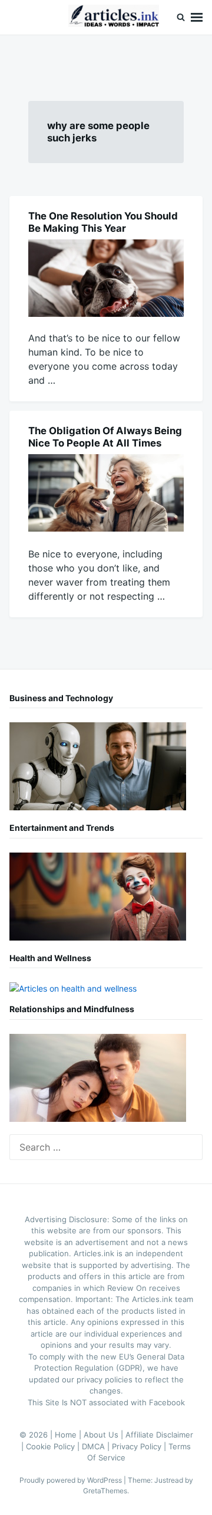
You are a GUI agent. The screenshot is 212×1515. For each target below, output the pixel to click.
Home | (69, 1434)
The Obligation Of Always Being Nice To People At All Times (105, 437)
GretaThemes (105, 1490)
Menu (197, 17)
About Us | (104, 1434)
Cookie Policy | (54, 1446)
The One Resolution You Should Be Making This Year (103, 222)
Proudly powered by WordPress (71, 1480)
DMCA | (97, 1446)
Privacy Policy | (140, 1446)
